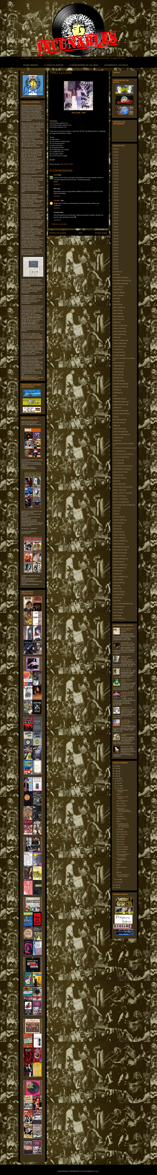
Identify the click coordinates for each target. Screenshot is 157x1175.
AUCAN (115, 301)
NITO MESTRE (117, 517)
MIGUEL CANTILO (118, 490)
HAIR (114, 416)
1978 (114, 179)
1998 (114, 223)
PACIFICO (116, 526)
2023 (116, 766)
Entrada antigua (101, 233)
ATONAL (115, 298)
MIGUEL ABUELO (118, 484)
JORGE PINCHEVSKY (119, 431)
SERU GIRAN (117, 579)
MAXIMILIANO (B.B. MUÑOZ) (122, 791)
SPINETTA (116, 588)
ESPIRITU (116, 389)
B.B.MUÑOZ (116, 304)
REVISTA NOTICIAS (119, 552)
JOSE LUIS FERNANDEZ (120, 434)
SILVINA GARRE (118, 582)
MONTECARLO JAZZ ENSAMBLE (123, 505)
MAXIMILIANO (117, 475)
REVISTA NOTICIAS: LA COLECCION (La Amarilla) (127, 630)
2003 (114, 238)
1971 (114, 158)
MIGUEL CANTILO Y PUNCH (121, 493)
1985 (114, 199)
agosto (119, 780)
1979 (114, 182)
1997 (114, 220)
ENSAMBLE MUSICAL (119, 387)
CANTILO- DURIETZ (119, 325)
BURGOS (116, 322)
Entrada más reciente (58, 233)
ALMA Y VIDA (117, 286)
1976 (114, 173)
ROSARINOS (117, 570)
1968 (114, 152)
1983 (114, 194)
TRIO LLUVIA (68, 164)
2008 (114, 253)
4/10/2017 (57, 184)
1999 (114, 226)
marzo (119, 882)
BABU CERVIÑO (118, 307)
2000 (114, 229)
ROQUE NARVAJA (118, 567)
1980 (114, 184)
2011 (114, 262)
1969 (114, 155)
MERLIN (115, 481)
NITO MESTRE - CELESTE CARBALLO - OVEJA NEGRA (127, 721)
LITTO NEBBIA (117, 463)
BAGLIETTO (116, 310)
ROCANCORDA (117, 562)
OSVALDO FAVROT (119, 520)
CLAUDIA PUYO (117, 352)
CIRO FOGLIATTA (118, 346)
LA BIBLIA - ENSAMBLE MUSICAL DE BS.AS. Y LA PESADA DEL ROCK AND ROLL (127, 695)
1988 (114, 205)
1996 (114, 217)
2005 (114, 244)
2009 (114, 256)
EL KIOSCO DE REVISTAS (54, 65)
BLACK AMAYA (117, 316)
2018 (116, 771)
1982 (114, 191)
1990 (114, 208)
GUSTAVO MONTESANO (120, 413)
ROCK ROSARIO (121, 852)
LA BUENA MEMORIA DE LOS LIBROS (84, 65)
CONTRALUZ (117, 372)
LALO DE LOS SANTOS (120, 457)
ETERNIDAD (116, 392)
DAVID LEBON (117, 374)
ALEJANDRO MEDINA (119, 283)
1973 (114, 164)
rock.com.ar (26, 461)
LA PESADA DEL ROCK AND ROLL (123, 448)
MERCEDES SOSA (118, 478)
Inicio (81, 233)
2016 (116, 776)
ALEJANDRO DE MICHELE (121, 280)
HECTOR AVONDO (118, 419)
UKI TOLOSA (117, 612)
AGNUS (115, 274)
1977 (114, 176)
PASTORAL (116, 529)
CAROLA (115, 337)
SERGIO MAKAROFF (119, 576)
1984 (114, 197)
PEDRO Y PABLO (118, 538)
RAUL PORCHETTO (119, 550)
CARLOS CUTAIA (118, 328)
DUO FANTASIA (117, 380)
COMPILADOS (117, 369)
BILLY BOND (117, 313)
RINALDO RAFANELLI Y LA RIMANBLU (123, 855)
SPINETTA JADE (118, 591)
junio (118, 785)
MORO (115, 514)
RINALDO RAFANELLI (119, 559)
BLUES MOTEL (117, 319)
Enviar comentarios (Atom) (83, 238)
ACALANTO (116, 271)
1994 (114, 211)
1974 (114, 167)
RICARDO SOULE (118, 555)
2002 (114, 235)
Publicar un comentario (59, 224)
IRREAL (115, 425)
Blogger (96, 1171)
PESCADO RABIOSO (119, 541)
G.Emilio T (57, 200)
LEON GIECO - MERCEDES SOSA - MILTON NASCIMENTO (123, 810)
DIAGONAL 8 (117, 377)
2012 (114, 265)
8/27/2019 (57, 196)
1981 (114, 188)
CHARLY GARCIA (118, 343)
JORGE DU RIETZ (118, 428)
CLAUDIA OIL (117, 349)
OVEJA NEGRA (117, 523)
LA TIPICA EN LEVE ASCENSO (122, 454)
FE (114, 395)
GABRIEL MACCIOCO (119, 404)
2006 (114, 247)
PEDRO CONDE (118, 535)
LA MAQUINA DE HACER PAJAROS (123, 443)
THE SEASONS (117, 606)
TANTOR (115, 600)
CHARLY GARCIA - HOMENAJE (126, 657)
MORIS (115, 511)
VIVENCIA (116, 615)
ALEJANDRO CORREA (119, 277)
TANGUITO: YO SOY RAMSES (122, 797)
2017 (116, 773)
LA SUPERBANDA (118, 451)
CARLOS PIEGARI (118, 334)
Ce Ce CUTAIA (120, 803)
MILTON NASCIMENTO (120, 502)
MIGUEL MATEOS (118, 496)
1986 (114, 202)
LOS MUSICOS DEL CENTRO (122, 466)
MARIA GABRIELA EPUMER (121, 469)
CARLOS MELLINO (118, 331)
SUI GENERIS (117, 594)
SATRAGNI (116, 573)
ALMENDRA (116, 289)
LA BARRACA (117, 437)
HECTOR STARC (118, 422)
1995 (114, 214)
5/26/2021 (57, 208)
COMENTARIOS (118, 366)
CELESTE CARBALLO (119, 340)
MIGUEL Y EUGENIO (119, 499)
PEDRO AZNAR (117, 532)
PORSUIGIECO (117, 544)
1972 (114, 161)
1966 (114, 149)
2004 (114, 241)
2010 (114, 259)
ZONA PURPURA (118, 618)
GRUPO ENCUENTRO (119, 410)
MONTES (116, 508)
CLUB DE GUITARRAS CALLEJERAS (124, 358)
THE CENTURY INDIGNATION (122, 603)
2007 (114, 250)
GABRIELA (116, 407)
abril (118, 879)
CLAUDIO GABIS (118, 355)
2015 (114, 268)
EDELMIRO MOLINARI (119, 383)
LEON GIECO (117, 460)
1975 (61, 164)
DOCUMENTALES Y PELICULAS (116, 65)
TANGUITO (116, 597)
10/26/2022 (57, 220)
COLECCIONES (117, 363)
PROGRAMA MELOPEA (120, 547)
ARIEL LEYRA (117, 295)
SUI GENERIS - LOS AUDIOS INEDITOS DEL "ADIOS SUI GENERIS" (128, 644)
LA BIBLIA (116, 440)
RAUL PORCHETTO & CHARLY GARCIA (122, 875)
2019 (116, 768)
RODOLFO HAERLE (119, 564)
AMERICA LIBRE (118, 292)
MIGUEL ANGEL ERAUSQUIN (121, 487)
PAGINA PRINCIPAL (30, 65)
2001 (114, 232)
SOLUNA (115, 585)
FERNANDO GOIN (118, 398)
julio (118, 783)
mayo (118, 788)
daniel (56, 175)
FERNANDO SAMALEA (120, 401)
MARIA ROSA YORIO (119, 472)
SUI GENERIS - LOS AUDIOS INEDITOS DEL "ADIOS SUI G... (123, 825)
